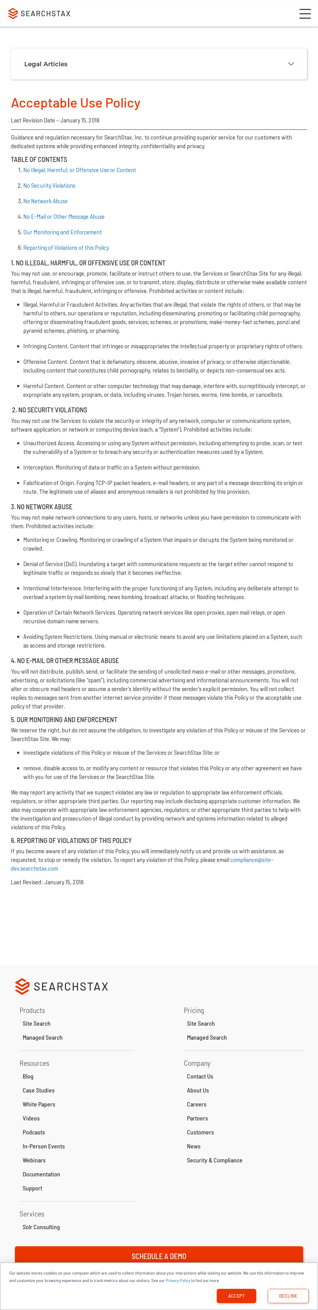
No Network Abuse (45, 200)
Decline (288, 1296)
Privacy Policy (178, 1280)
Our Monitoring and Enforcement (62, 232)
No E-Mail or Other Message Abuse (64, 216)
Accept (236, 1296)
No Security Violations (49, 185)
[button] (304, 13)
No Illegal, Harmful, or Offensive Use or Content (79, 169)
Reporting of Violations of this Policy (66, 247)
